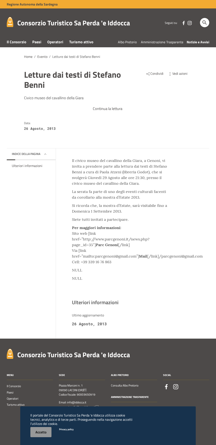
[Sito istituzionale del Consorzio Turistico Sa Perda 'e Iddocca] (10, 21)
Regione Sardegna (32, 4)
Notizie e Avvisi (198, 42)
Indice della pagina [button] (26, 154)
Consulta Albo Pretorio (124, 385)
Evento (42, 56)
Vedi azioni (180, 73)
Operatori (55, 42)
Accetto (40, 432)
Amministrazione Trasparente (162, 42)
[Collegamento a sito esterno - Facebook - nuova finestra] (183, 22)
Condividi (156, 73)
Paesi (36, 42)
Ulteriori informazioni (27, 165)
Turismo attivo (81, 42)
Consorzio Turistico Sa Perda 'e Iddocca (73, 23)
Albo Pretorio (127, 42)
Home (28, 56)
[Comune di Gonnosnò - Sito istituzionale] (10, 353)
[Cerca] (204, 22)
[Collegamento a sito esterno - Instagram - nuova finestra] (189, 22)
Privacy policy (66, 429)
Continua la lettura (107, 108)
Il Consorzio (16, 42)
